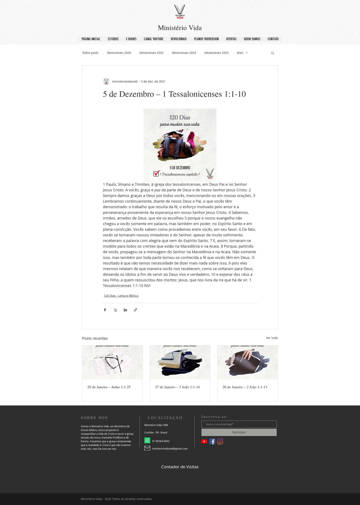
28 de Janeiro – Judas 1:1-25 (109, 386)
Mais (240, 53)
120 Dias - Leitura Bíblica (121, 296)
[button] (273, 52)
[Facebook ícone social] (212, 441)
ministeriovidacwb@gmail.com (170, 448)
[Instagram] (220, 441)
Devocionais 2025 (151, 53)
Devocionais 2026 (119, 53)
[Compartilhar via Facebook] (105, 310)
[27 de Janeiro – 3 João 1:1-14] (180, 362)
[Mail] (147, 448)
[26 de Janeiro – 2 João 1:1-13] (248, 362)
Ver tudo (272, 338)
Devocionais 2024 (184, 53)
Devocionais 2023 (216, 53)
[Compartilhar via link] (136, 310)
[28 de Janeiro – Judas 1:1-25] (112, 362)
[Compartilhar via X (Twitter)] (115, 310)
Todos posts (90, 53)
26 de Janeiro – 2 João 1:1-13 (244, 386)
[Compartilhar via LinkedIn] (125, 310)
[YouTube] (204, 441)
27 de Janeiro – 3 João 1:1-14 (177, 386)
